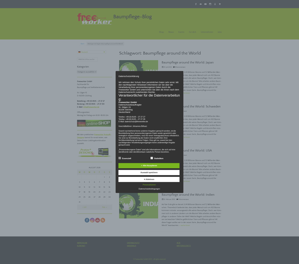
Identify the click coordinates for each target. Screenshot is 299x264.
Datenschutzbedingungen (149, 189)
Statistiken (158, 158)
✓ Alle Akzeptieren (149, 166)
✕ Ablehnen (149, 179)
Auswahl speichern (149, 172)
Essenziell (126, 158)
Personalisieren (149, 185)
